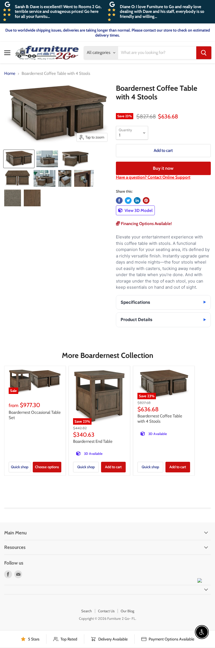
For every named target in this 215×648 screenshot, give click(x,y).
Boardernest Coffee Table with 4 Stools (159, 418)
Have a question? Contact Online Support (153, 177)
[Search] (203, 52)
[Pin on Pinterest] (146, 200)
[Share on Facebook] (119, 200)
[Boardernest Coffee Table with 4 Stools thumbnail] (19, 159)
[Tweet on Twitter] (128, 200)
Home (9, 73)
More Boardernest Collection (107, 355)
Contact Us (106, 611)
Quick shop (19, 467)
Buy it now (163, 168)
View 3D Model (138, 210)
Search (86, 611)
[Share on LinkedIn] (137, 200)
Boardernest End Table (93, 441)
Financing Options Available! (146, 223)
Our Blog (127, 611)
